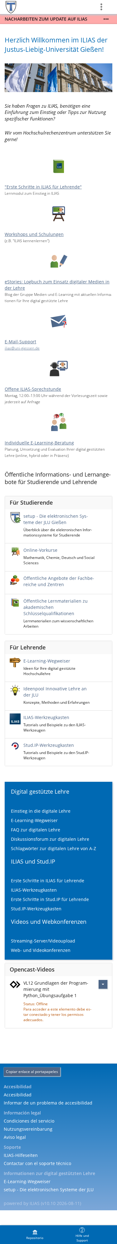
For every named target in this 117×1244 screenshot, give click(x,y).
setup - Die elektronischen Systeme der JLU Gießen (55, 519)
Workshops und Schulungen (34, 234)
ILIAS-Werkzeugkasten (46, 717)
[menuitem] (34, 1234)
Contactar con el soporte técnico (37, 1163)
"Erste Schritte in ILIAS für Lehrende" (43, 187)
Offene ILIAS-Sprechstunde (33, 389)
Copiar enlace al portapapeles (32, 1071)
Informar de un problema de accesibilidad (48, 1103)
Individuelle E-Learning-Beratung (39, 443)
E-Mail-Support (20, 342)
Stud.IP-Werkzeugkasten (48, 745)
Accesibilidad (18, 1095)
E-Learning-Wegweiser (46, 661)
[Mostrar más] (106, 19)
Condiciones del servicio (29, 1121)
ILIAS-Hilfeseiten (21, 1155)
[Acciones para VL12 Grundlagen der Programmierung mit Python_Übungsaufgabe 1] (103, 984)
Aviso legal (15, 1137)
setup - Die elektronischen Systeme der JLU (49, 1190)
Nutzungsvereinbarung (28, 1129)
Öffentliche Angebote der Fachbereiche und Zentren (58, 581)
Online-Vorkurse (40, 550)
